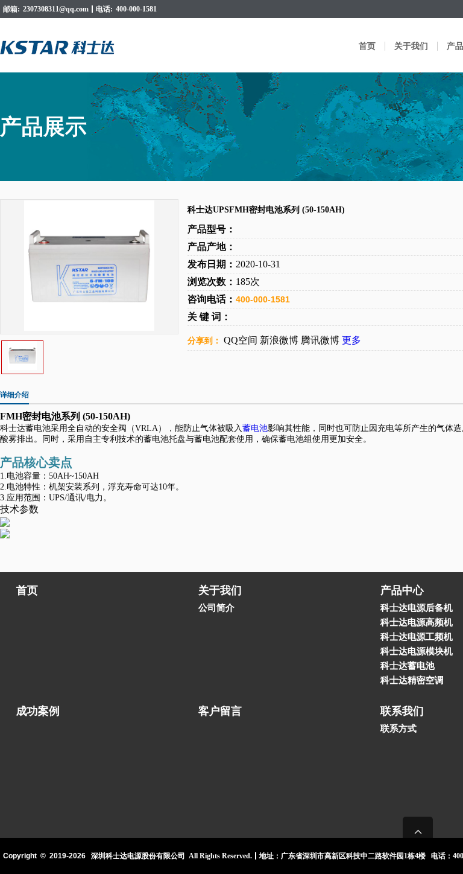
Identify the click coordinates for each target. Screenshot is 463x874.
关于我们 (411, 46)
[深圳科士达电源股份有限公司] (59, 45)
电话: (104, 9)
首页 (367, 46)
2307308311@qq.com (56, 9)
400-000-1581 (136, 9)
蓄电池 (255, 428)
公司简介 (216, 608)
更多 (351, 340)
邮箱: (11, 9)
